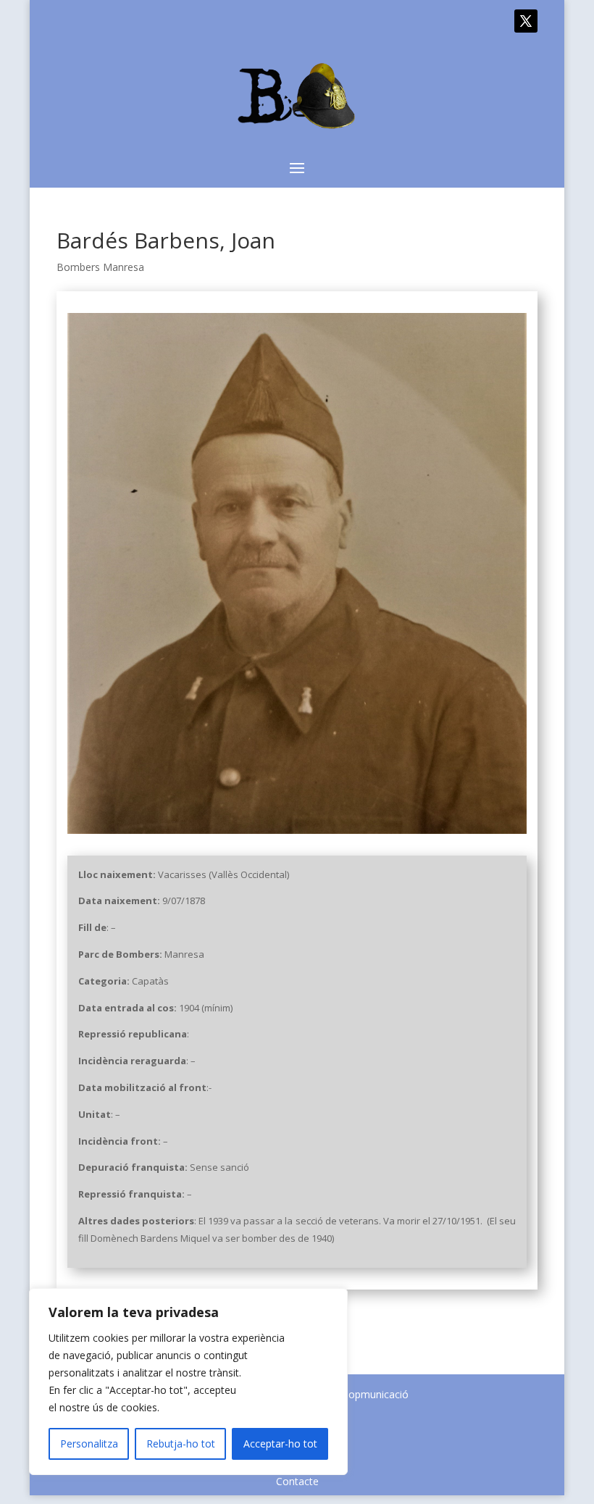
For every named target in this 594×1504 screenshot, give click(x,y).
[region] (188, 1381)
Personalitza (89, 1443)
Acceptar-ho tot (280, 1443)
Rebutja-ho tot (180, 1443)
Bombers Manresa (100, 267)
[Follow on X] (525, 21)
